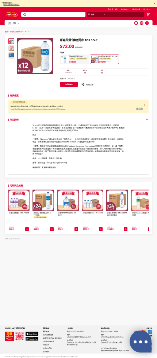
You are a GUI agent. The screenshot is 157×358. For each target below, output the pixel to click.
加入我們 (46, 351)
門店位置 (137, 9)
